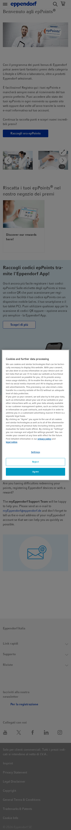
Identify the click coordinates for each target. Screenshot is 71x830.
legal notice (11, 442)
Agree (35, 471)
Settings (35, 452)
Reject (35, 461)
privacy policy (44, 438)
